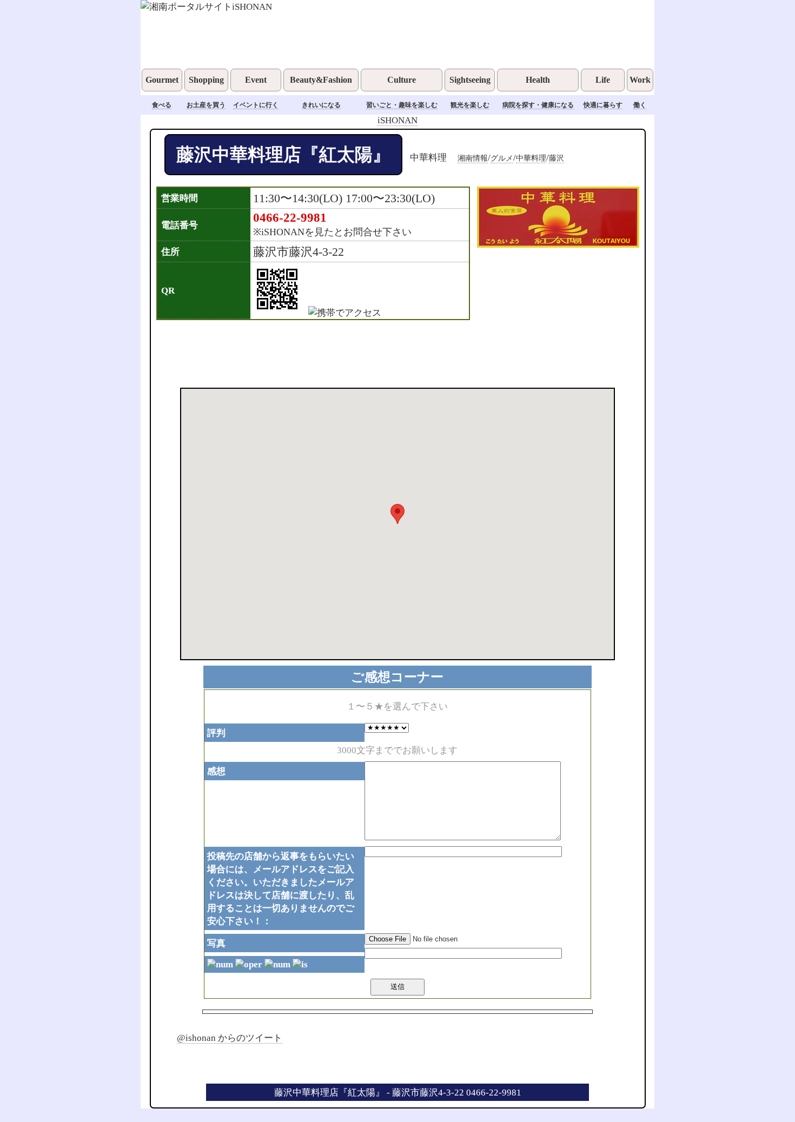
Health (538, 80)
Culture (401, 80)
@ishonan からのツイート (229, 1037)
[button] (397, 514)
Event (256, 80)
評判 (216, 732)
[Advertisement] (383, 352)
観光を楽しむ (470, 105)
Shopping (206, 80)
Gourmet (161, 80)
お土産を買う (206, 105)
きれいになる (321, 105)
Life (602, 80)
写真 (216, 943)
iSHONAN (397, 120)
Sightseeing (470, 80)
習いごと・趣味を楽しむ (402, 105)
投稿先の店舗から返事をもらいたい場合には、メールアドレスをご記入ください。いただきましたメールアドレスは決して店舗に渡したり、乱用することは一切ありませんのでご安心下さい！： (280, 888)
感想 (216, 771)
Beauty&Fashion (321, 80)
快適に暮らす (603, 105)
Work (640, 80)
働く (639, 105)
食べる (161, 105)
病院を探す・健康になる (538, 105)
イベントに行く (256, 105)
